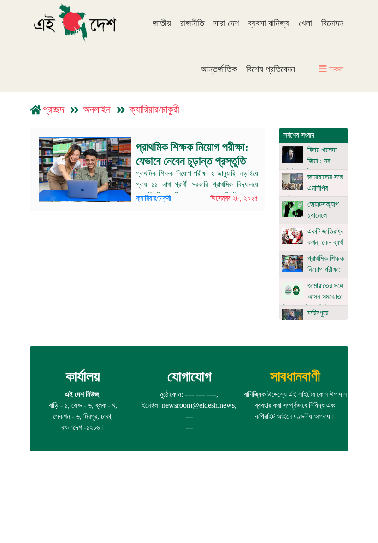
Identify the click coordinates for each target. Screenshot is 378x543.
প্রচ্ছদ (53, 109)
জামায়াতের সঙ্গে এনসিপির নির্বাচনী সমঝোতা (312, 188)
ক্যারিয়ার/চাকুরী (154, 109)
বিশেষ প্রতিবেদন (270, 69)
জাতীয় (162, 23)
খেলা (305, 23)
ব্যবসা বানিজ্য (268, 23)
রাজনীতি (192, 23)
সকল (335, 69)
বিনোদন (332, 23)
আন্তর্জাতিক (219, 69)
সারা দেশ (226, 23)
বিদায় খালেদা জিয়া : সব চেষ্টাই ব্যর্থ (309, 161)
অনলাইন (97, 109)
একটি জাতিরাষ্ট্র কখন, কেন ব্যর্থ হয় (312, 242)
